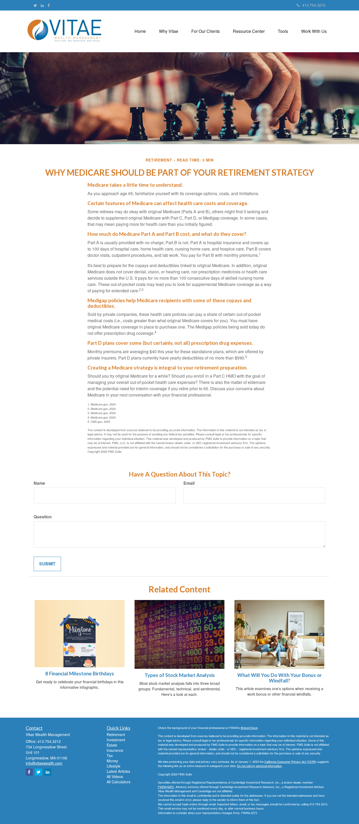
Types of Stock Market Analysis (180, 675)
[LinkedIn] (42, 5)
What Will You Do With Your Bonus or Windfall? (279, 678)
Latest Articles (118, 771)
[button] (168, 31)
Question (43, 517)
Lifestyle (113, 766)
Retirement (116, 734)
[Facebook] (49, 5)
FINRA (162, 787)
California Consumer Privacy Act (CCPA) (290, 761)
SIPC (170, 787)
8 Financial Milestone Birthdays (79, 673)
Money (112, 760)
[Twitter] (35, 5)
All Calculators (118, 781)
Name (39, 483)
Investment (116, 739)
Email (188, 483)
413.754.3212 (313, 5)
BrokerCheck (249, 728)
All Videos (115, 776)
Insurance (115, 750)
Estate (112, 745)
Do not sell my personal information (259, 766)
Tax (110, 755)
